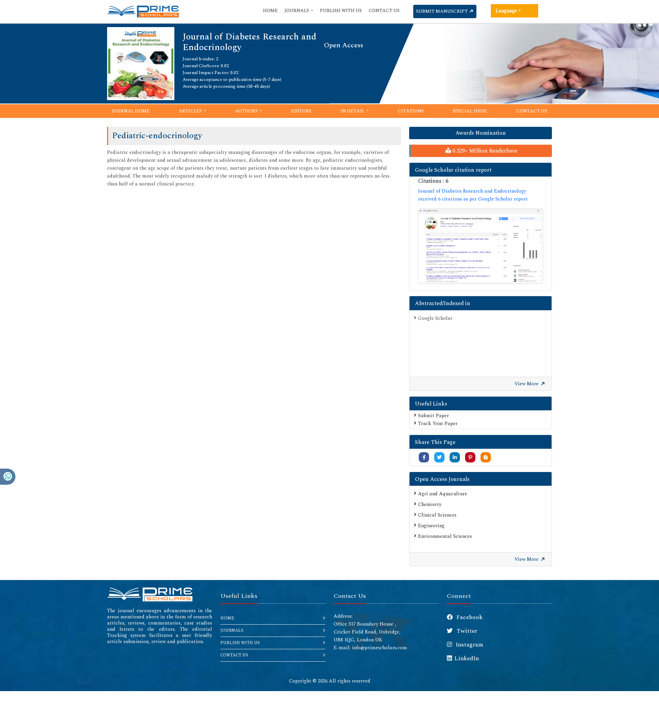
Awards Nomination (480, 133)
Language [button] (506, 10)
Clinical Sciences (437, 515)
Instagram (468, 644)
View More (527, 383)
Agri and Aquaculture (442, 493)
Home (270, 10)
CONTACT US (234, 655)
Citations (411, 111)
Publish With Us (341, 10)
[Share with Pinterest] (470, 457)
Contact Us (384, 10)
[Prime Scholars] (143, 11)
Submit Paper (433, 415)
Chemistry (429, 504)
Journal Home (131, 111)
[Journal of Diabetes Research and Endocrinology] (140, 63)
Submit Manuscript (442, 11)
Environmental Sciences (445, 536)
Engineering (431, 525)
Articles (191, 111)
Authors (247, 111)
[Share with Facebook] (424, 457)
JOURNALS (231, 630)
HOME (227, 618)
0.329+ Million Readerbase (484, 151)
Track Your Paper (438, 423)
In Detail (353, 111)
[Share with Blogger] (485, 457)
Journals (297, 10)
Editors (301, 111)
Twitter (466, 631)
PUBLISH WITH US (240, 643)
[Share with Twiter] (439, 457)
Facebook (469, 617)
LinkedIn (466, 658)
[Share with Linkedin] (454, 457)
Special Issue (470, 111)
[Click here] (480, 246)
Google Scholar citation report (453, 170)
